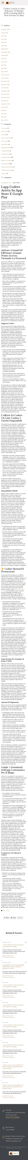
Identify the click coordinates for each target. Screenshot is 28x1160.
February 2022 (5, 75)
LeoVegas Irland (5, 154)
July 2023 (3, 36)
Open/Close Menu (12, 2)
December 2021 (5, 81)
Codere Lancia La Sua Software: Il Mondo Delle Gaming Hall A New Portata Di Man (12, 1066)
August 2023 (4, 32)
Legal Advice (4, 144)
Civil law (3, 134)
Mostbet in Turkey (6, 160)
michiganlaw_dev (6, 182)
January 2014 (4, 100)
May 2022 (3, 65)
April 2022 (4, 68)
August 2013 (4, 107)
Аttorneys (3, 173)
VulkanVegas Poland (6, 170)
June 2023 (4, 39)
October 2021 (4, 87)
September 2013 (5, 104)
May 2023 (3, 42)
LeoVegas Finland (6, 147)
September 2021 (5, 91)
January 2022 (4, 78)
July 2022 (3, 58)
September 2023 (5, 29)
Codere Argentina (6, 138)
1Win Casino (4, 131)
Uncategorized (5, 163)
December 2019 (5, 97)
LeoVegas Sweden (6, 157)
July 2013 (3, 110)
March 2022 (4, 71)
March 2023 (4, 49)
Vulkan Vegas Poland (7, 167)
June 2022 (4, 62)
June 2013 (4, 113)
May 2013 (3, 117)
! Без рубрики (4, 128)
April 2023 (4, 45)
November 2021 (5, 84)
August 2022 (4, 55)
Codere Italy (4, 141)
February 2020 (5, 94)
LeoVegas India (5, 151)
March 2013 (4, 120)
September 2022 (5, 52)
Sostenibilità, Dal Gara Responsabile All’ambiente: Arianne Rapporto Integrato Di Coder (13, 966)
